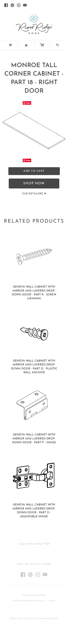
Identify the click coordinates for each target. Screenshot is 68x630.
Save (28, 103)
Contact (51, 601)
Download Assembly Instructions (28, 601)
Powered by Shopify (48, 618)
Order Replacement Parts (34, 595)
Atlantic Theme (17, 618)
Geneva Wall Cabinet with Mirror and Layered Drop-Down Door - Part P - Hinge (34, 438)
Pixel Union (32, 618)
